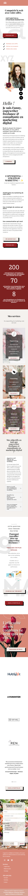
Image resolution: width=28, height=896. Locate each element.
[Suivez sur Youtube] (21, 93)
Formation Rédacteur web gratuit (11, 892)
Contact (5, 882)
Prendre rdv (10, 35)
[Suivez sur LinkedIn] (21, 98)
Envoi (22, 843)
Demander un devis (15, 649)
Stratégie (7, 825)
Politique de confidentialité (16, 894)
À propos (9, 161)
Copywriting (8, 827)
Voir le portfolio (14, 603)
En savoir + (14, 358)
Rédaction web (9, 829)
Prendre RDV (10, 245)
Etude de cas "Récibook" (14, 591)
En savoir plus (11, 239)
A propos (6, 877)
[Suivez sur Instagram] (21, 89)
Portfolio (6, 880)
